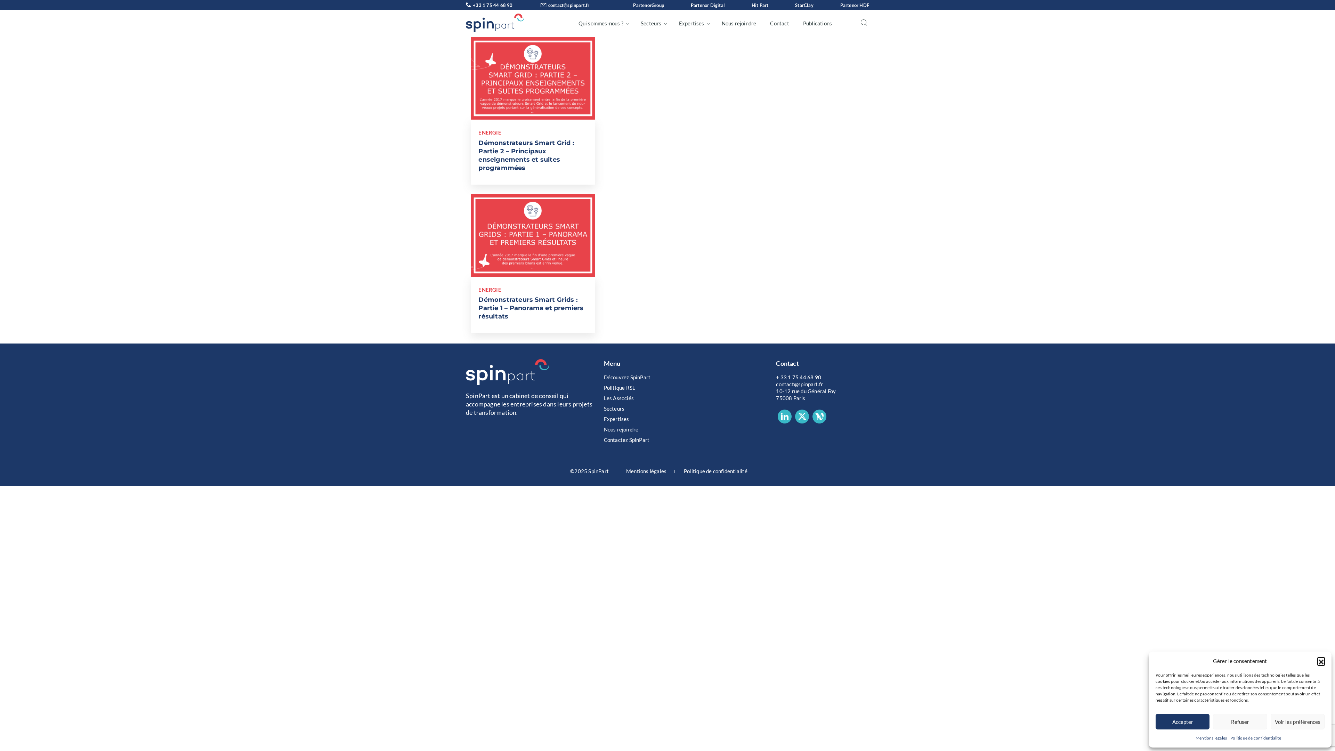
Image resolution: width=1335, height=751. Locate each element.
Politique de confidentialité (1255, 738)
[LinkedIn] (785, 416)
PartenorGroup (648, 5)
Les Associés (619, 398)
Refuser (1240, 722)
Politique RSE (620, 388)
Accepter (1182, 722)
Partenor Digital (708, 5)
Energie (489, 132)
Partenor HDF (854, 5)
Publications (817, 23)
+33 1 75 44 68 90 (492, 5)
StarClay (804, 5)
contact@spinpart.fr (569, 5)
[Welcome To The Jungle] (819, 416)
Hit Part (760, 5)
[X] (802, 416)
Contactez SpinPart (627, 440)
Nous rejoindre (739, 23)
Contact (779, 23)
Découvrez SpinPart (627, 377)
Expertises (691, 23)
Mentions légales (1211, 738)
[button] (1321, 660)
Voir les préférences (1297, 722)
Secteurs (651, 23)
